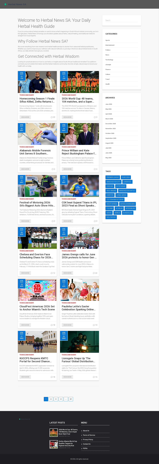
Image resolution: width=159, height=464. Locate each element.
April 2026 (108, 114)
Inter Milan (130, 208)
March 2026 (109, 119)
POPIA (85, 448)
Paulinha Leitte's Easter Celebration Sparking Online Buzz (78, 308)
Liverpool (127, 182)
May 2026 (108, 109)
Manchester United (127, 191)
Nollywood (111, 217)
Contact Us (87, 444)
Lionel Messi (121, 195)
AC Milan (119, 208)
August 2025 (109, 143)
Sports (107, 40)
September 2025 (110, 138)
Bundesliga (127, 213)
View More (25, 117)
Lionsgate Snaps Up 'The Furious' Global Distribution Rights (77, 360)
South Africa (112, 204)
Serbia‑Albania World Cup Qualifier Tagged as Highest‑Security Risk (68, 443)
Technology (109, 60)
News (107, 55)
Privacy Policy (88, 439)
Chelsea (110, 186)
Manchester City (113, 182)
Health (107, 84)
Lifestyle (108, 64)
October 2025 (109, 133)
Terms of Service (89, 435)
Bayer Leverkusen (127, 204)
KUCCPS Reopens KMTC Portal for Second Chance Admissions (35, 360)
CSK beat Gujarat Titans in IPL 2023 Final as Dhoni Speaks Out (79, 204)
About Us (86, 431)
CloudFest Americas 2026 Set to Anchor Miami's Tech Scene (37, 308)
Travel (107, 79)
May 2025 (108, 158)
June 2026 (108, 104)
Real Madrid (111, 191)
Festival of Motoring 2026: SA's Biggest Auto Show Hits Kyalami (36, 204)
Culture (107, 74)
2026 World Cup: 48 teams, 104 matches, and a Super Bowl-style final (77, 100)
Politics (107, 50)
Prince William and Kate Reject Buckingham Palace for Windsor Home (79, 152)
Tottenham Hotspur (115, 199)
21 (71, 399)
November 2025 (110, 128)
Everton (110, 195)
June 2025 (108, 153)
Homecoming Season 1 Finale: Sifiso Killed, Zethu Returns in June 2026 (37, 100)
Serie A (117, 213)
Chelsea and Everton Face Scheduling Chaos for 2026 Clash (35, 256)
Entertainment (109, 45)
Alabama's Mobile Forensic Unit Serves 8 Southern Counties (35, 152)
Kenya (109, 213)
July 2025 (108, 148)
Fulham (110, 208)
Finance (108, 69)
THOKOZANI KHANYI (27, 95)
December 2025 (110, 123)
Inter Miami (120, 186)
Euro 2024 (126, 177)
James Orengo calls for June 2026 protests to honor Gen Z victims (79, 256)
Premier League (113, 177)
